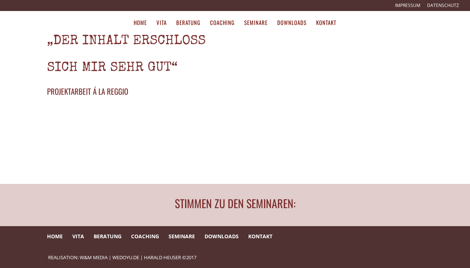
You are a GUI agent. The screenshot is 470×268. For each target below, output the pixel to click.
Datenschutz (443, 5)
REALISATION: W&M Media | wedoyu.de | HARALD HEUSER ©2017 (122, 257)
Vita (161, 23)
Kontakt (326, 23)
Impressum (407, 5)
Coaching (222, 23)
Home (140, 23)
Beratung (188, 23)
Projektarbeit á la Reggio (87, 91)
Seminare (256, 23)
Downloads (292, 23)
